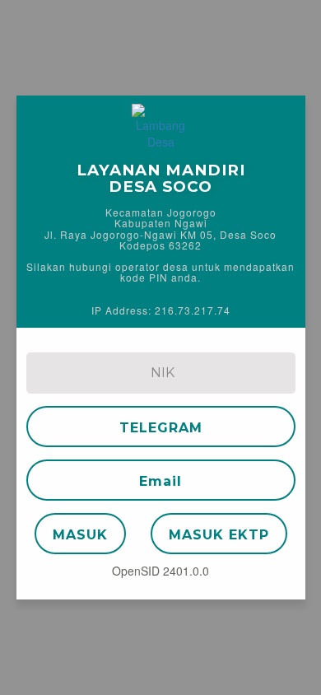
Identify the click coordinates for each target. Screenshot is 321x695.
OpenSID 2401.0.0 (160, 570)
